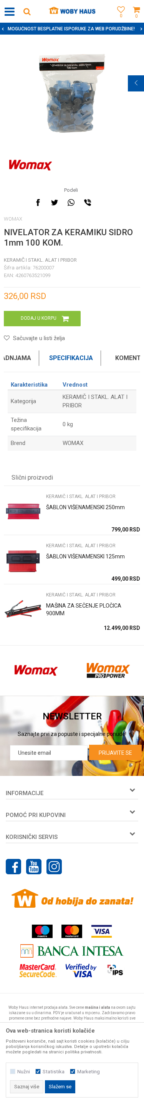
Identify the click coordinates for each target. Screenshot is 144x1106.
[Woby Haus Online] (72, 11)
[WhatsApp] (71, 202)
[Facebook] (38, 202)
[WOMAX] (30, 165)
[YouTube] (33, 866)
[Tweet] (54, 202)
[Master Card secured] (38, 970)
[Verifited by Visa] (81, 970)
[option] (72, 93)
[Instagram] (54, 866)
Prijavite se (115, 753)
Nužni (23, 1071)
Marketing (88, 1071)
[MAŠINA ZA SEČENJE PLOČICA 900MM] (23, 610)
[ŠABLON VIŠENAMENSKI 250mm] (23, 512)
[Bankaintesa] (72, 951)
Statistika (54, 1071)
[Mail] (104, 202)
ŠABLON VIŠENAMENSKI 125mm (85, 556)
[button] (27, 11)
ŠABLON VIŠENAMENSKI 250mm (85, 507)
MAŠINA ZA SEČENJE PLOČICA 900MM (83, 609)
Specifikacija (71, 358)
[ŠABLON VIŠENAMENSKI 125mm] (23, 561)
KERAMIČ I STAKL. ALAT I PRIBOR (40, 260)
